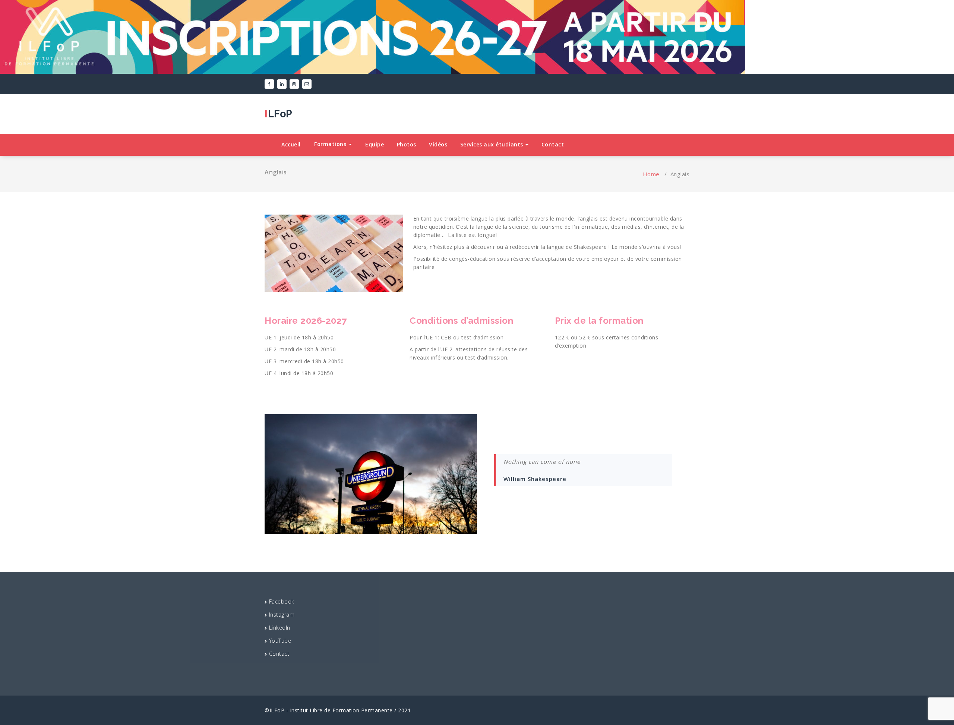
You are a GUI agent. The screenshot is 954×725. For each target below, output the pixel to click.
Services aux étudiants (492, 144)
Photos (406, 144)
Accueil (291, 144)
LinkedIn (279, 627)
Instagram (282, 614)
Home (651, 174)
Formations (331, 144)
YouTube (280, 640)
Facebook (281, 601)
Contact (552, 144)
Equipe (374, 144)
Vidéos (438, 144)
